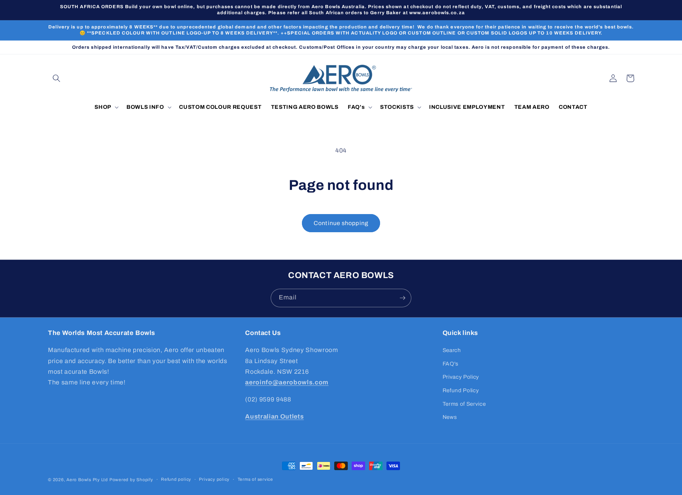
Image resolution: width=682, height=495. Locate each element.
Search (452, 350)
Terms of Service (464, 404)
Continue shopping (341, 223)
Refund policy (176, 479)
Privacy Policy (461, 377)
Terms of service (255, 479)
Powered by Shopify (131, 479)
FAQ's (451, 364)
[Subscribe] (402, 298)
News (450, 417)
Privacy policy (214, 479)
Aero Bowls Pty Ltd (87, 479)
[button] (56, 78)
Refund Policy (461, 390)
